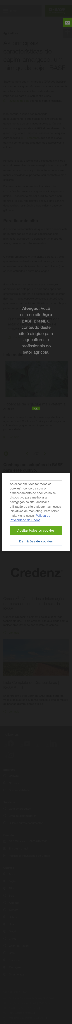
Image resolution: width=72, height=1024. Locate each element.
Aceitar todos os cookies (36, 530)
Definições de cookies (36, 541)
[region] (36, 512)
